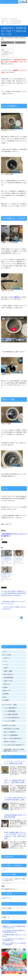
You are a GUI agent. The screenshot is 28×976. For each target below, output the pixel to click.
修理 (6, 593)
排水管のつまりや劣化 (9, 725)
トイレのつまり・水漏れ (10, 704)
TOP (10, 18)
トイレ (5, 661)
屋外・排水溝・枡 (8, 674)
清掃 (2, 595)
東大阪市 (23, 593)
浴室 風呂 (7, 591)
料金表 (5, 687)
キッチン (6, 664)
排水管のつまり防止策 (9, 741)
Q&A (5, 697)
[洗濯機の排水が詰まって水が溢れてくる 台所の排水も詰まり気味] (6, 569)
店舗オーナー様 (8, 680)
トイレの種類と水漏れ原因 (11, 714)
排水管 (5, 595)
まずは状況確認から (6, 51)
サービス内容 (7, 654)
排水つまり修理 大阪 (20, 42)
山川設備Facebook (8, 856)
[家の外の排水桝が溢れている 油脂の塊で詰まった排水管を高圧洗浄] (6, 553)
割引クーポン (7, 690)
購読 (3, 886)
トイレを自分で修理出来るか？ (12, 717)
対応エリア (7, 658)
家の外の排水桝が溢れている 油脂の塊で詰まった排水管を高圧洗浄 (6, 558)
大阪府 (19, 593)
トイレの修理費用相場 (9, 711)
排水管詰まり (17, 595)
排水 (15, 593)
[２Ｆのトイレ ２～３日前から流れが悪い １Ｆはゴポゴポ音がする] (18, 553)
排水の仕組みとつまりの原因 (11, 728)
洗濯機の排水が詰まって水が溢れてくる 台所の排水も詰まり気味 (6, 575)
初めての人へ (7, 684)
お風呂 (5, 667)
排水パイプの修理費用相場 (11, 735)
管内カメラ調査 (5, 54)
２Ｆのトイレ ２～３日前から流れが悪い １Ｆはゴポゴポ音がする (18, 558)
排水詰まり (11, 595)
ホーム (5, 651)
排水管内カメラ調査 (16, 591)
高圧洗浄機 (11, 593)
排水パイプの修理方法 (9, 732)
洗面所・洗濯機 (8, 671)
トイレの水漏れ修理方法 (10, 708)
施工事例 (6, 693)
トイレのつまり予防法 (9, 721)
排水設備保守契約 (8, 677)
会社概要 (6, 700)
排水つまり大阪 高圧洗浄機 (8, 42)
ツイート (3, 869)
